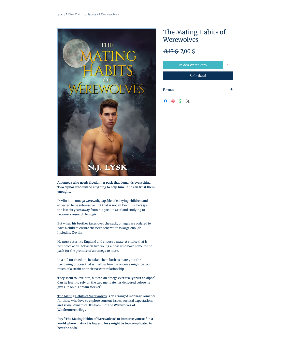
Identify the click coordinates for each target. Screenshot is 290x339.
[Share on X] (188, 101)
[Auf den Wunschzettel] (229, 65)
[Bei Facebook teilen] (165, 101)
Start (61, 14)
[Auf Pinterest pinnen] (173, 101)
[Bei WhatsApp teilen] (180, 101)
